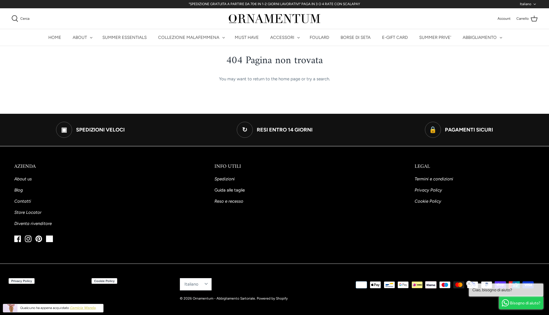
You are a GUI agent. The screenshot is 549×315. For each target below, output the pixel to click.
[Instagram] (28, 239)
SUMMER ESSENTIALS (124, 37)
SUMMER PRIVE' (435, 37)
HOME (54, 37)
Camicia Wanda (83, 308)
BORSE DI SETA (356, 37)
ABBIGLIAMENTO (480, 37)
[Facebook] (17, 239)
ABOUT (80, 37)
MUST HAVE (247, 37)
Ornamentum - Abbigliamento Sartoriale (224, 298)
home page (289, 78)
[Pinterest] (38, 239)
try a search (318, 78)
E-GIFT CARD (395, 37)
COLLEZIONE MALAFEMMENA (188, 37)
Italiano (525, 4)
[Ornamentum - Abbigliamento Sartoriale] (274, 18)
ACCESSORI (282, 37)
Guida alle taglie (229, 190)
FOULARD (319, 37)
